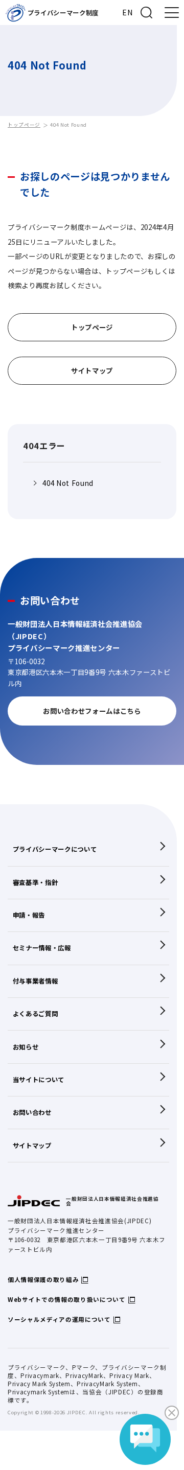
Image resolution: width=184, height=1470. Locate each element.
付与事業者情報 (35, 981)
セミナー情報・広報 (42, 947)
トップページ (24, 124)
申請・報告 (29, 915)
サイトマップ (32, 1145)
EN (127, 12)
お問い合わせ (32, 1112)
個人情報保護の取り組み (43, 1279)
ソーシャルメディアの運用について (59, 1319)
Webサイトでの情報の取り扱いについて (67, 1299)
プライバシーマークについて (55, 849)
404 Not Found (68, 483)
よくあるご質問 (35, 1013)
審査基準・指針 (35, 882)
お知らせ (26, 1047)
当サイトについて (38, 1079)
